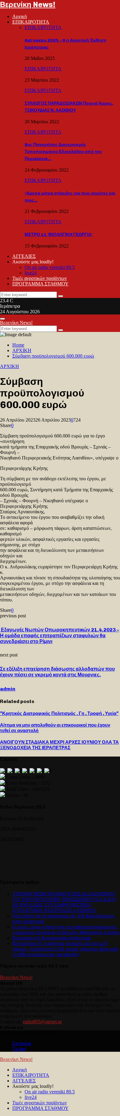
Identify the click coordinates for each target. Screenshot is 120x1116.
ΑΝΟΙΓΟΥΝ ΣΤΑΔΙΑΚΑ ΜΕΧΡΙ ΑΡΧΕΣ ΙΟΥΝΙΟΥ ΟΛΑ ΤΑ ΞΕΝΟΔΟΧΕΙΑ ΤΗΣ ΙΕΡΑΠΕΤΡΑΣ (59, 744)
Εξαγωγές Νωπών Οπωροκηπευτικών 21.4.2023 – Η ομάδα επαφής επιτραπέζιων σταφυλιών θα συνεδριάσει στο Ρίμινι (59, 635)
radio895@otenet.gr (42, 1021)
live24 (31, 272)
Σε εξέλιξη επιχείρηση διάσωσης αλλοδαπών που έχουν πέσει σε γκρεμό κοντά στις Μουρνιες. (57, 672)
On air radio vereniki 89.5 (50, 267)
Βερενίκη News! (27, 4)
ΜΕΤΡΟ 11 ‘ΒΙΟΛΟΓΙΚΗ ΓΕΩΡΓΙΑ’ (59, 234)
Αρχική (19, 16)
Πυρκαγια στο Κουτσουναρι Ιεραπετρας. (52, 937)
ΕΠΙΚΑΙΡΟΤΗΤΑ (30, 21)
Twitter (19, 1048)
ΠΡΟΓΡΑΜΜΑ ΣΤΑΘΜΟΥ (40, 283)
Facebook (21, 1043)
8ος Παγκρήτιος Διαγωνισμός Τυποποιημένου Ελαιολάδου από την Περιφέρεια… (63, 151)
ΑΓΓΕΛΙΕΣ (24, 256)
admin (7, 689)
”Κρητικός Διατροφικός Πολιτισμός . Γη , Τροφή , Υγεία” (59, 713)
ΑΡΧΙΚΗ (9, 366)
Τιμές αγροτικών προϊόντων (39, 278)
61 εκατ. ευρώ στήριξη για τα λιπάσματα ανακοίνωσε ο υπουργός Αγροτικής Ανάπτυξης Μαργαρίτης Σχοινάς (65, 929)
